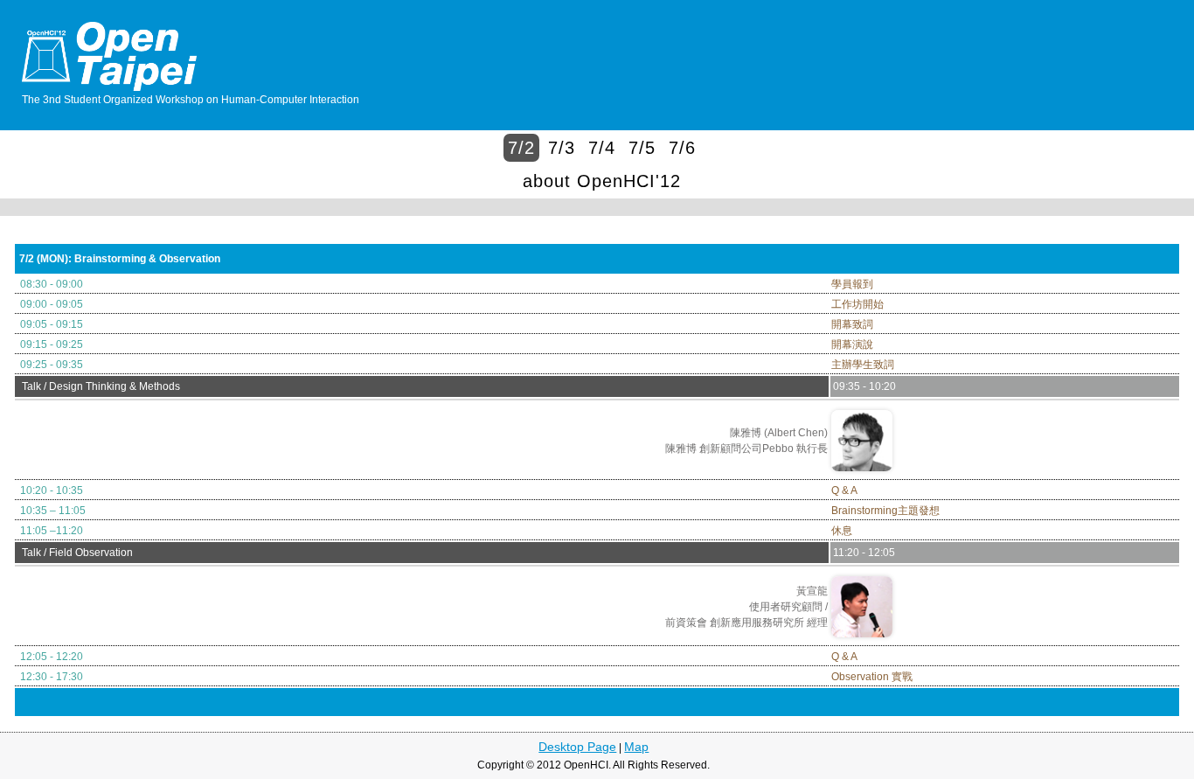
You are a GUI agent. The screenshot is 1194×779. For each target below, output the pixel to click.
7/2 (521, 147)
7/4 (601, 147)
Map (636, 747)
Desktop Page (577, 747)
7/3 (561, 147)
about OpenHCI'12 (602, 181)
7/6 (682, 147)
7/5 (642, 147)
